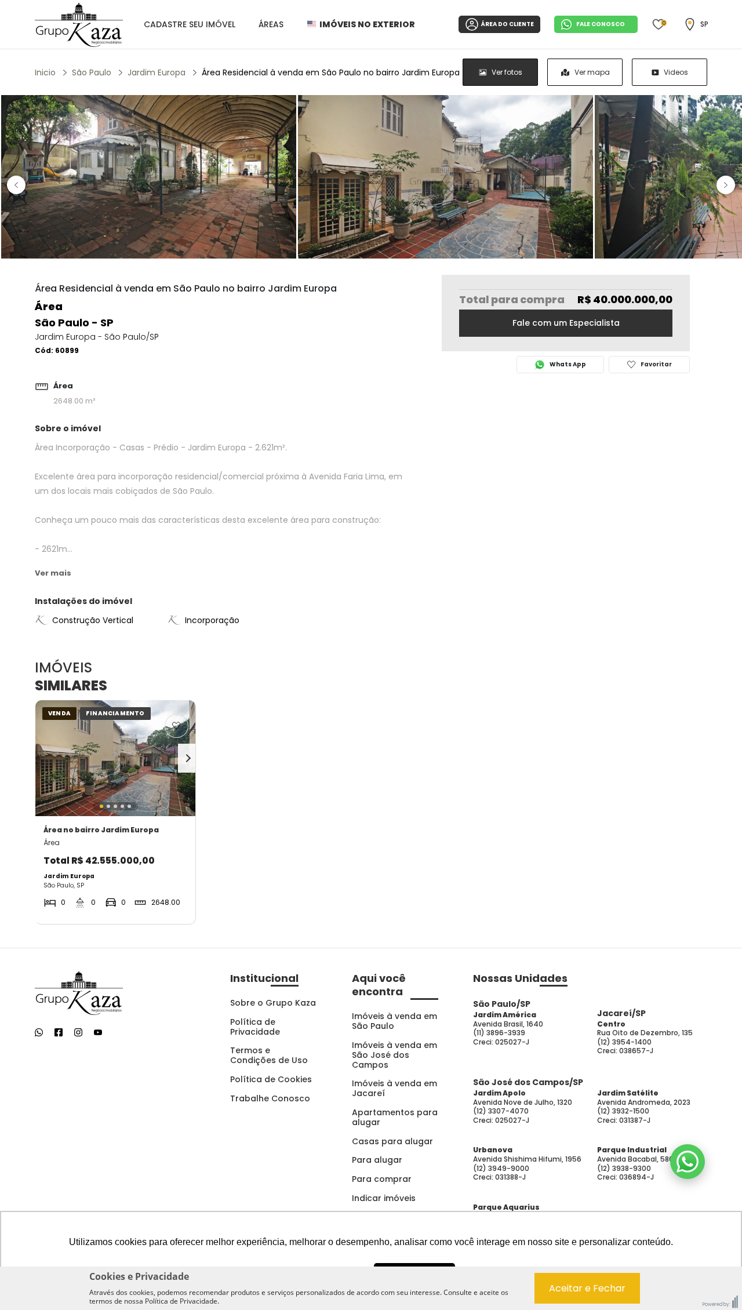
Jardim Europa (157, 72)
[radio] (500, 72)
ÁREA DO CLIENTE (507, 24)
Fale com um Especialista (566, 323)
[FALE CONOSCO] (687, 1161)
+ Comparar (167, 912)
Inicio (45, 72)
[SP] (689, 24)
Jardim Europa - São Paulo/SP (97, 337)
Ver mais (53, 572)
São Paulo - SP (74, 322)
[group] (585, 72)
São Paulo (91, 72)
